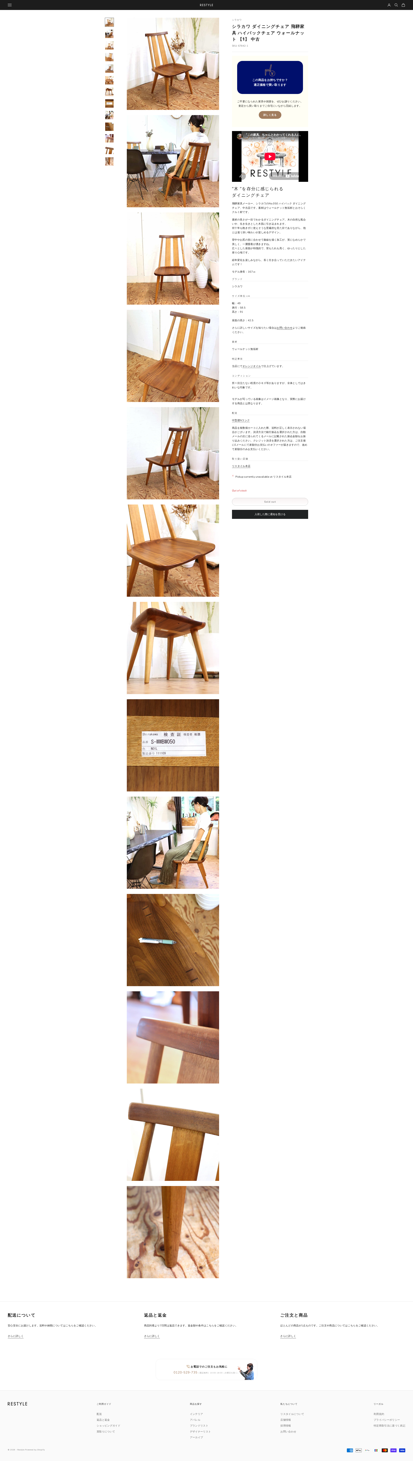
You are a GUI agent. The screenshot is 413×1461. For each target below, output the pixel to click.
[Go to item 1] (109, 22)
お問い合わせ (284, 328)
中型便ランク (241, 420)
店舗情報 (285, 1420)
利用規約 (379, 1414)
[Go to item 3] (109, 45)
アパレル (195, 1420)
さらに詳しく (16, 1336)
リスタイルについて (292, 1414)
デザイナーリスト (200, 1431)
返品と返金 (103, 1420)
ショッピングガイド (108, 1425)
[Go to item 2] (109, 33)
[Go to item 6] (109, 80)
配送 (99, 1414)
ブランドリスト (199, 1425)
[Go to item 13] (109, 161)
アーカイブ (196, 1437)
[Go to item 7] (109, 91)
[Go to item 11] (109, 138)
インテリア (196, 1414)
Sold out (270, 501)
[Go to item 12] (109, 149)
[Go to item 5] (109, 68)
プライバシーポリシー (387, 1420)
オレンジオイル (251, 366)
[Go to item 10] (109, 126)
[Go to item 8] (109, 103)
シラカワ (237, 19)
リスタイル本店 (241, 466)
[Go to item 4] (109, 57)
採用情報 (285, 1425)
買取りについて (106, 1431)
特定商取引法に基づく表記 (389, 1425)
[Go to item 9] (109, 115)
